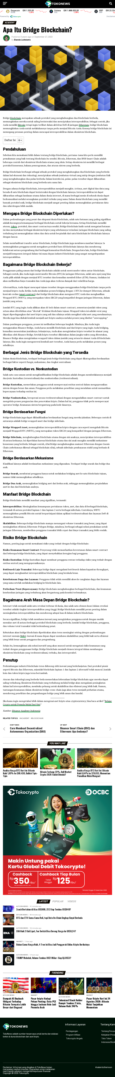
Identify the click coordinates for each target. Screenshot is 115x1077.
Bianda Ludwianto (22, 40)
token (14, 226)
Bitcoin (21, 124)
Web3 (23, 635)
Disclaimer (111, 16)
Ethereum (84, 124)
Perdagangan (72, 1031)
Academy (25, 718)
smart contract (27, 294)
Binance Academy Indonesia (26, 710)
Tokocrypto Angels (74, 1038)
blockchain (15, 118)
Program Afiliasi (73, 1035)
